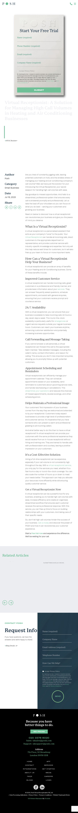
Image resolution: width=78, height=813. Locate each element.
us (56, 77)
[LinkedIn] (42, 787)
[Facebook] (35, 787)
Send (58, 696)
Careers (48, 776)
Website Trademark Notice (61, 795)
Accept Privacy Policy (26, 71)
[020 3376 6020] (71, 4)
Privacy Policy (50, 81)
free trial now (37, 533)
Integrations (29, 769)
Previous (4, 602)
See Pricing (39, 731)
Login (48, 780)
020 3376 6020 (39, 738)
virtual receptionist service (60, 465)
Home (29, 761)
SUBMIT (39, 90)
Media (48, 773)
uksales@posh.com (39, 741)
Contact (29, 765)
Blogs (29, 780)
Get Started (48, 769)
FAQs (29, 776)
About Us (29, 773)
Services (48, 765)
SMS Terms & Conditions (54, 686)
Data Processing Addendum (18, 795)
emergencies (60, 321)
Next (11, 602)
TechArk (47, 798)
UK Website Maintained (35, 798)
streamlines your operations (37, 391)
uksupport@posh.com (39, 744)
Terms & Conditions (45, 795)
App (48, 761)
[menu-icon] (75, 3)
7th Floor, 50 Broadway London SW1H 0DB (39, 753)
